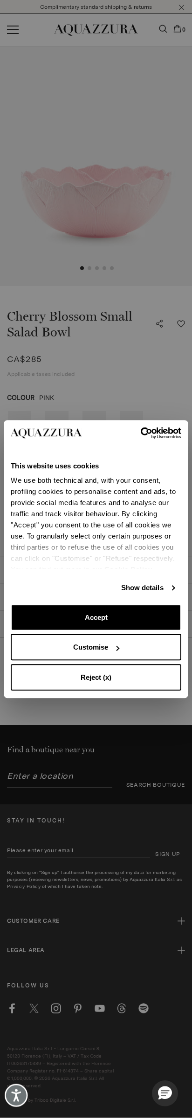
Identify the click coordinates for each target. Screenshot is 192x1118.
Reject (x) (96, 677)
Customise (90, 647)
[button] (165, 1093)
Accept (96, 617)
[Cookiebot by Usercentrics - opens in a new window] (140, 433)
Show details (142, 588)
